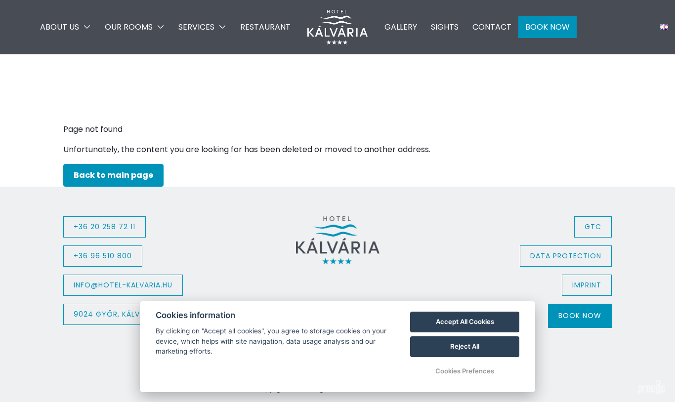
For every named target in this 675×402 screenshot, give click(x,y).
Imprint (586, 285)
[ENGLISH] (664, 27)
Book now (579, 316)
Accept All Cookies (465, 321)
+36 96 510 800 (103, 256)
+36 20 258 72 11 (104, 227)
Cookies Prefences (464, 371)
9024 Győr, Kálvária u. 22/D (130, 314)
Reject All (464, 346)
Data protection (565, 256)
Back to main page (113, 175)
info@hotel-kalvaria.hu (123, 285)
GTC (593, 227)
